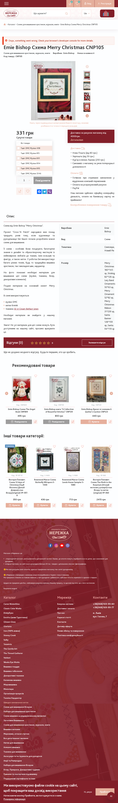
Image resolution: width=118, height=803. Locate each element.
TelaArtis (8, 644)
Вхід (89, 3)
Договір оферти (64, 626)
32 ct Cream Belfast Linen (26, 308)
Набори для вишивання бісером (18, 765)
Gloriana (8, 626)
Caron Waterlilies (12, 604)
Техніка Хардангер (13, 698)
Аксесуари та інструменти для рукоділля (23, 756)
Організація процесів (14, 693)
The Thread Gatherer (13, 653)
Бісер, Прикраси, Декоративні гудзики (22, 769)
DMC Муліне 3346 (33, 173)
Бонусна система (65, 604)
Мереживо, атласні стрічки (16, 734)
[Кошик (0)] (106, 13)
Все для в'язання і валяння (16, 738)
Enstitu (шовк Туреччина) (15, 617)
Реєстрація (106, 3)
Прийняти (105, 791)
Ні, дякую (88, 792)
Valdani (7, 658)
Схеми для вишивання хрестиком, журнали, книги (38, 24)
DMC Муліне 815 (33, 153)
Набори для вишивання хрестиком (20, 711)
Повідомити (42, 180)
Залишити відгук (97, 342)
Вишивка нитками (12, 729)
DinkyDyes (8, 613)
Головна (5, 25)
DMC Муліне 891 (33, 158)
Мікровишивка (10, 684)
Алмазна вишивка (12, 747)
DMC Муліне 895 (33, 168)
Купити (95, 422)
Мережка (64, 597)
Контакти (61, 622)
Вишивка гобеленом (13, 671)
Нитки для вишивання (14, 743)
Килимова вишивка (12, 680)
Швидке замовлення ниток (16, 702)
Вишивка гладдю (11, 667)
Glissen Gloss (10, 622)
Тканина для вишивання (15, 752)
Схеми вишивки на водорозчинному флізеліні (25, 716)
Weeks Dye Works (12, 662)
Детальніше (77, 139)
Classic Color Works (12, 608)
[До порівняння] (19, 191)
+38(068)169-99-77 (103, 607)
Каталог (11, 24)
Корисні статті (64, 617)
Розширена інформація (14, 799)
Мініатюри (9, 689)
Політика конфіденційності (70, 635)
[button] (87, 115)
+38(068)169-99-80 (103, 604)
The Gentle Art (10, 649)
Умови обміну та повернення (70, 631)
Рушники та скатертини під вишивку (20, 774)
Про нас (61, 613)
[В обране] (27, 191)
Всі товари (25, 143)
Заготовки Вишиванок (14, 720)
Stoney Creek (10, 635)
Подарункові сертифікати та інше (19, 778)
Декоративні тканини (14, 675)
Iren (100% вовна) (12, 631)
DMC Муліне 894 (33, 163)
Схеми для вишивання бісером (18, 707)
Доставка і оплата (66, 608)
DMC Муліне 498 (33, 148)
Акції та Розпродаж (13, 761)
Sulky (6, 640)
